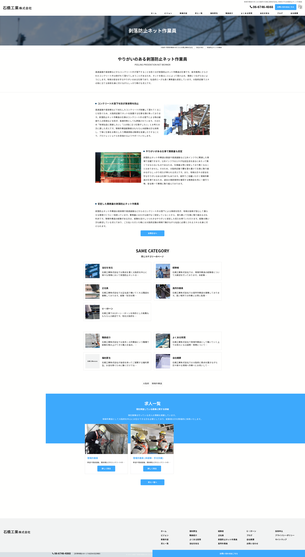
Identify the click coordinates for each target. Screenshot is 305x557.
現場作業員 (157, 383)
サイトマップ (281, 539)
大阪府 (146, 383)
